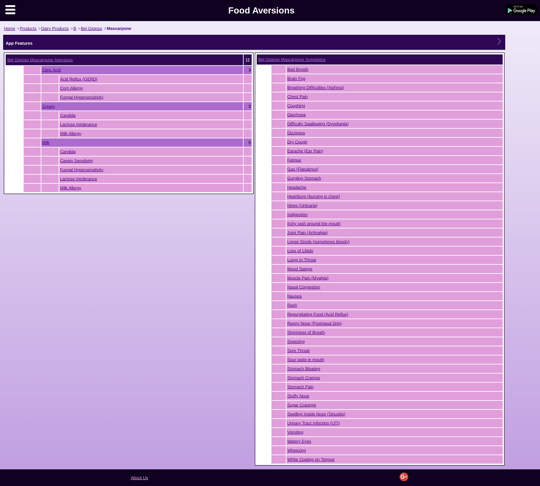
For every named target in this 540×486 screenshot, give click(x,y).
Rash (292, 305)
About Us (139, 477)
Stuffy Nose (298, 396)
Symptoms (291, 59)
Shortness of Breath (306, 332)
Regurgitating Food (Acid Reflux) (317, 314)
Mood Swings (299, 269)
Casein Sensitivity (76, 160)
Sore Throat (298, 350)
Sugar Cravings (301, 405)
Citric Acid (51, 70)
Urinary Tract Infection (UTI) (313, 423)
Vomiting (295, 432)
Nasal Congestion (303, 287)
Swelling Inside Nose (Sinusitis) (316, 414)
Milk (46, 142)
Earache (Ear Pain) (305, 151)
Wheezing (296, 450)
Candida (68, 115)
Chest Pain (297, 96)
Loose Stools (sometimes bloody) (318, 241)
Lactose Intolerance (78, 124)
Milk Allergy (70, 133)
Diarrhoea (296, 114)
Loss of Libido (300, 250)
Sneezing (296, 341)
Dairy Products (55, 28)
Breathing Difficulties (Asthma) (315, 87)
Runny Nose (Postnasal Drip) (314, 323)
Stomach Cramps (303, 377)
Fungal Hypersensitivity (81, 97)
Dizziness (296, 133)
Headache (296, 187)
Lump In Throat (301, 260)
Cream (48, 106)
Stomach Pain (300, 387)
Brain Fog (296, 78)
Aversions (40, 60)
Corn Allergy (71, 88)
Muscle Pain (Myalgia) (308, 278)
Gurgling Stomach (304, 178)
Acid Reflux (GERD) (78, 79)
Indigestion (297, 214)
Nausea (294, 296)
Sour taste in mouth (305, 359)
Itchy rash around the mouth (313, 223)
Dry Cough (297, 142)
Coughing (296, 105)
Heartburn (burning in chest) (313, 196)
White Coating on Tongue (311, 459)
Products (28, 28)
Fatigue (294, 160)
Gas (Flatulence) (303, 169)
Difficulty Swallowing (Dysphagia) (318, 124)
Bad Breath (297, 69)
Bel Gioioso (91, 28)
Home (9, 28)
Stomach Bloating (303, 368)
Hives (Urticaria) (302, 205)
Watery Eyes (299, 441)
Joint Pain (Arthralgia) (307, 232)
